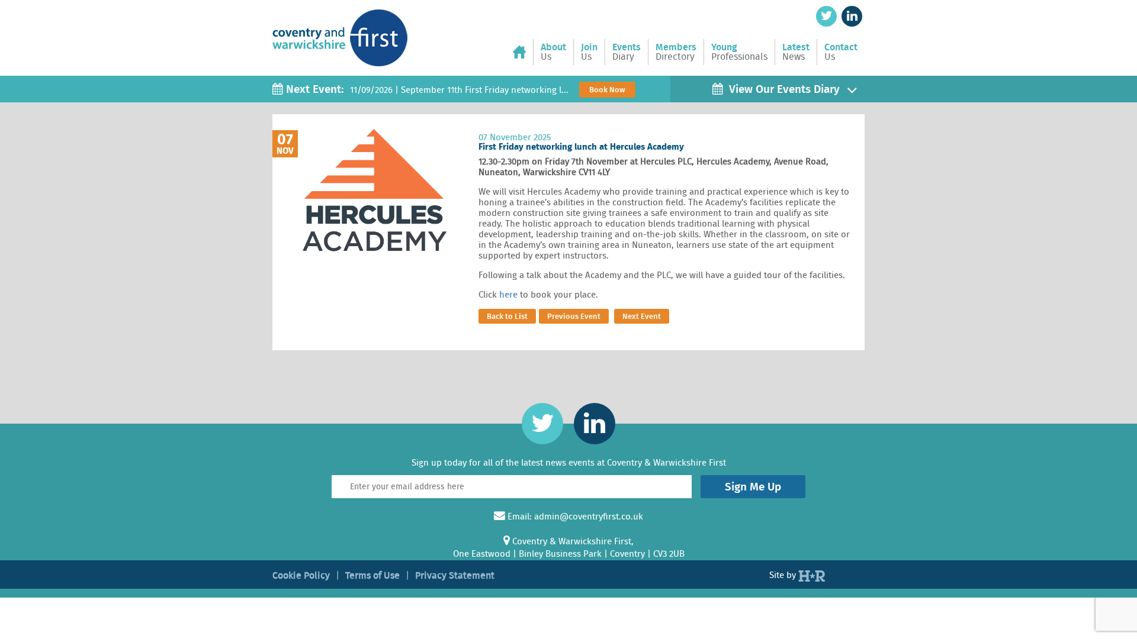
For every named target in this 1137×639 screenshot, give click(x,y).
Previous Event (573, 316)
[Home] (523, 52)
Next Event (641, 316)
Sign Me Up (753, 487)
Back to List (507, 316)
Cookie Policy (301, 575)
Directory (676, 52)
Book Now (607, 89)
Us (553, 52)
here (508, 294)
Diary (626, 52)
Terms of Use (372, 575)
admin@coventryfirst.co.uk (588, 516)
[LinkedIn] (851, 16)
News (796, 52)
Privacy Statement (454, 575)
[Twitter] (826, 16)
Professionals (739, 52)
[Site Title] (339, 28)
